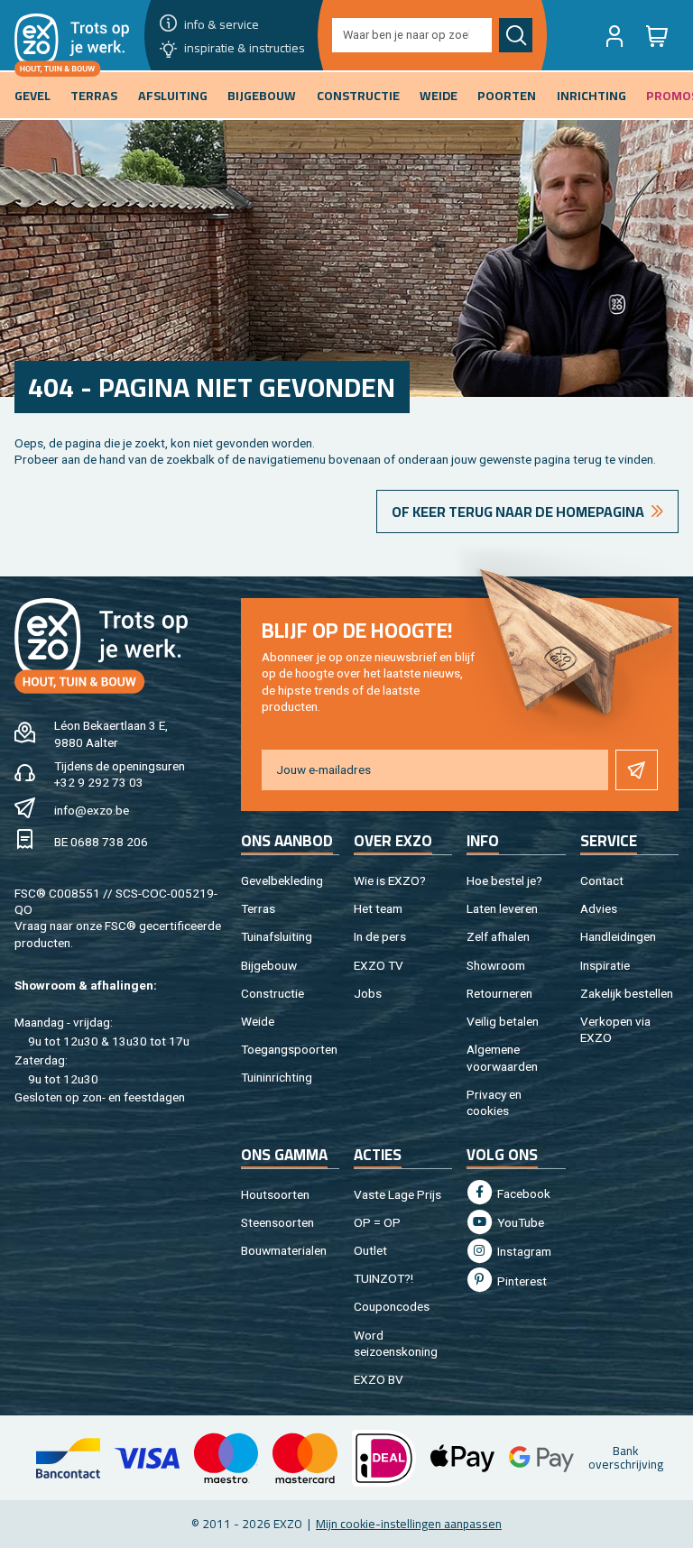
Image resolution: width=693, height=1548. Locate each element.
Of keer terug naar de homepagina (518, 511)
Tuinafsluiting (276, 936)
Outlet (370, 1250)
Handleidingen (618, 936)
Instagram (522, 1251)
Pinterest (520, 1281)
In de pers (380, 936)
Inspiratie (605, 965)
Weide (257, 1021)
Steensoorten (277, 1222)
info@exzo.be (91, 810)
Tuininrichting (276, 1077)
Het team (378, 908)
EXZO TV (378, 965)
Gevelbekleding (282, 880)
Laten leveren (502, 908)
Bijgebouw (269, 965)
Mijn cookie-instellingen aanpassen (409, 1523)
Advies (598, 908)
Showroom (496, 965)
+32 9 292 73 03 (98, 782)
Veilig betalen (503, 1021)
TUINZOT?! (383, 1278)
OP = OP (377, 1222)
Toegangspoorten (289, 1049)
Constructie (272, 993)
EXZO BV (378, 1379)
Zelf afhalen (498, 936)
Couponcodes (392, 1306)
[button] (615, 35)
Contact (602, 880)
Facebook (522, 1193)
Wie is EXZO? (390, 880)
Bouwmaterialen (284, 1250)
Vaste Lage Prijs (397, 1194)
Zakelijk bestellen (626, 993)
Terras (258, 908)
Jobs (368, 993)
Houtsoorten (275, 1194)
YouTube (519, 1222)
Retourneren (499, 993)
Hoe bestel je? (504, 880)
